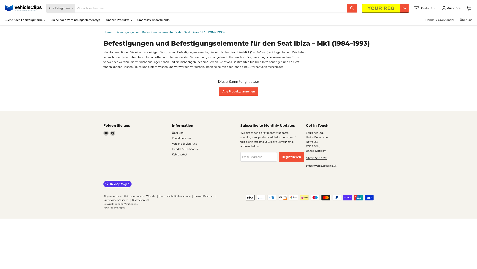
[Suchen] (352, 8)
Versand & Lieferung (184, 144)
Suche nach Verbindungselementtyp (75, 20)
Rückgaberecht (140, 200)
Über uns (466, 20)
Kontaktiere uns (181, 138)
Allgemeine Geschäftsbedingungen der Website (129, 196)
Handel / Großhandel (439, 20)
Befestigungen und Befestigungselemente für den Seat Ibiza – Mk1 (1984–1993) (170, 32)
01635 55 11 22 (316, 158)
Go (404, 8)
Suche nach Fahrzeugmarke (24, 20)
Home (107, 32)
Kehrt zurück (179, 154)
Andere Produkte (118, 20)
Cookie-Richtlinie (204, 196)
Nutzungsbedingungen (115, 200)
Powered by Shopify (114, 207)
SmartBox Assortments (153, 20)
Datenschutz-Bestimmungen (174, 196)
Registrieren (291, 157)
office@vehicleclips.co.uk (321, 166)
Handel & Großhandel (185, 149)
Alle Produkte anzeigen (238, 91)
